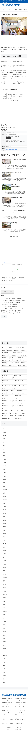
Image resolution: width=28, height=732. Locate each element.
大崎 (4, 628)
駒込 (4, 638)
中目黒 (9, 137)
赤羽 (4, 540)
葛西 (4, 557)
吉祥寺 (4, 496)
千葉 (4, 665)
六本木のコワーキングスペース (20, 711)
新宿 (4, 438)
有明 (4, 537)
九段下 (4, 587)
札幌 (4, 669)
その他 (3, 658)
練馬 (4, 652)
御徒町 (4, 631)
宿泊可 (9, 310)
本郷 (4, 635)
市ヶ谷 (4, 567)
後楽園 (4, 432)
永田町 (4, 581)
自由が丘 (5, 503)
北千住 (4, 564)
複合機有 (4, 304)
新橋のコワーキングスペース (20, 715)
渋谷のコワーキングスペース (20, 699)
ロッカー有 (17, 302)
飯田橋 (4, 520)
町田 (4, 614)
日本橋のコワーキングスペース (7, 720)
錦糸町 (4, 513)
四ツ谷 (4, 591)
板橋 (4, 624)
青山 (4, 455)
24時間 (9, 96)
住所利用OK (5, 308)
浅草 (4, 601)
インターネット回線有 (18, 94)
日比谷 (4, 510)
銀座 (4, 452)
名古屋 (4, 675)
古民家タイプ (10, 312)
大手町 (4, 476)
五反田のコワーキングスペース (7, 711)
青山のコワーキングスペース (20, 707)
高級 (20, 310)
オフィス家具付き (12, 304)
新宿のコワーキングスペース (7, 699)
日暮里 (4, 560)
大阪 (4, 672)
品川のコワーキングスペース (20, 703)
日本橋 (4, 472)
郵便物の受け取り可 (20, 300)
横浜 (4, 679)
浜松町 (4, 550)
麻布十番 (5, 489)
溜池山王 (5, 611)
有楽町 (4, 479)
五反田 (4, 459)
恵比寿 (4, 435)
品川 (4, 449)
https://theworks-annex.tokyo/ (11, 149)
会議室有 (10, 94)
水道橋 (4, 597)
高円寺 (4, 574)
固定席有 (4, 98)
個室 (21, 96)
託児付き (4, 314)
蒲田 (4, 608)
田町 (4, 486)
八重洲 (4, 506)
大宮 (4, 662)
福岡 (4, 682)
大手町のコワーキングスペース (20, 720)
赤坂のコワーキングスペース (20, 724)
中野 (4, 570)
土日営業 (10, 98)
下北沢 (4, 493)
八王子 (4, 621)
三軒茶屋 (5, 577)
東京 (2, 428)
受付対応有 (11, 300)
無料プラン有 (13, 308)
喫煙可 (4, 312)
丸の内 (4, 466)
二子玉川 (5, 499)
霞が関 (4, 584)
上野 (4, 516)
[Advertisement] (14, 41)
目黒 (4, 645)
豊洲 (4, 547)
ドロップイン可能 (6, 298)
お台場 (4, 553)
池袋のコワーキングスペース (7, 703)
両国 (4, 604)
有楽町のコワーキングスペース (7, 724)
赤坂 (4, 482)
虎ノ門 (4, 543)
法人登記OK (16, 306)
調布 (4, 618)
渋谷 (4, 442)
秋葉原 (4, 523)
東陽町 (4, 526)
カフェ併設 (15, 96)
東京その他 (5, 655)
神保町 (4, 533)
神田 (4, 530)
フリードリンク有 (6, 306)
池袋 (4, 445)
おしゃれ (4, 94)
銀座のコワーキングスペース (7, 707)
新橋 (4, 469)
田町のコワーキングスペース (14, 727)
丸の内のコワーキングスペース (7, 715)
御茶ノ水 (5, 594)
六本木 (4, 462)
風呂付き (4, 96)
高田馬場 (5, 641)
